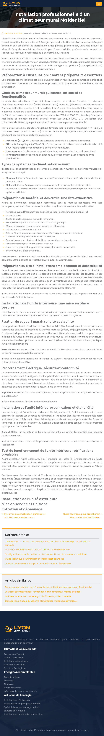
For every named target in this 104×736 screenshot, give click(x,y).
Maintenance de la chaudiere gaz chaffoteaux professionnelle (38, 596)
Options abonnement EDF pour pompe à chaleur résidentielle (38, 563)
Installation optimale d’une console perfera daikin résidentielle (38, 549)
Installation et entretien (13, 33)
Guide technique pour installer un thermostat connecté (34, 558)
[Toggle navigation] (99, 4)
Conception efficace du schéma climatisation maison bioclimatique (41, 601)
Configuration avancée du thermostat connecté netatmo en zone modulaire (46, 554)
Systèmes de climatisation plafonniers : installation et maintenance (25, 515)
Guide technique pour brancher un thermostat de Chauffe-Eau (81, 515)
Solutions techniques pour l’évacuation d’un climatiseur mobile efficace (42, 591)
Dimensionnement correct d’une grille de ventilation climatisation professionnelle (48, 587)
